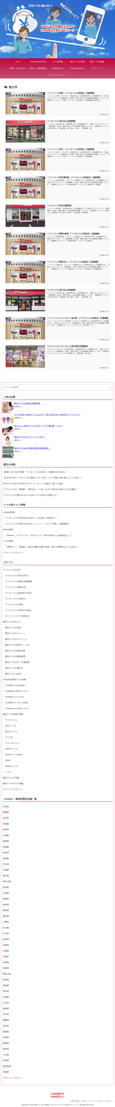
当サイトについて (88, 1101)
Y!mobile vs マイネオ (14, 697)
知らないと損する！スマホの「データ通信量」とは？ (38, 426)
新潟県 (6, 887)
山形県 (6, 835)
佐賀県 (6, 1037)
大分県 (6, 1055)
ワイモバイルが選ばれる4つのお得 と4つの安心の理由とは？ (30, 495)
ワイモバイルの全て (12, 570)
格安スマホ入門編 (11, 778)
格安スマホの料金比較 (15, 651)
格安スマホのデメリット (16, 639)
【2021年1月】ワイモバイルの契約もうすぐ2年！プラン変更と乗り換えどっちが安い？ (42, 478)
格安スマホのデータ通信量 (17, 662)
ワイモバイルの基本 (14, 604)
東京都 (6, 876)
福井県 (6, 939)
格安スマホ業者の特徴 (13, 714)
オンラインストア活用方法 (17, 616)
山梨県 (6, 893)
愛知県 (6, 916)
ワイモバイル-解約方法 (15, 587)
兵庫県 (6, 962)
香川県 (6, 1014)
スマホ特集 (8, 541)
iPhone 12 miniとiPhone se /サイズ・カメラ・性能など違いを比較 (33, 483)
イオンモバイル (12, 743)
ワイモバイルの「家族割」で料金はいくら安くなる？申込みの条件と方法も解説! (39, 489)
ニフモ (8, 772)
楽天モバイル (11, 731)
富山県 (6, 928)
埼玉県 (6, 864)
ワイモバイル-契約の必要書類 (18, 581)
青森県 (6, 812)
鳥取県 (6, 980)
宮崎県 (6, 1060)
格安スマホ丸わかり (12, 622)
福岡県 (6, 1032)
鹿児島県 (7, 1066)
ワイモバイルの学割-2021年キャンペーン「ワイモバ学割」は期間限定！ (38, 524)
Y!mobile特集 (9, 512)
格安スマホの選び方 (14, 668)
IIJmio (7, 760)
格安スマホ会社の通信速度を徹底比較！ (32, 448)
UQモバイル (10, 726)
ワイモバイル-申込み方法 (16, 575)
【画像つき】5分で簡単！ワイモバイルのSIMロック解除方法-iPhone (34, 472)
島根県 (6, 985)
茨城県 (6, 847)
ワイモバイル (11, 720)
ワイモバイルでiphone (15, 599)
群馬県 (6, 858)
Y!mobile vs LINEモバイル (17, 708)
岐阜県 (6, 905)
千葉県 (6, 870)
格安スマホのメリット (15, 633)
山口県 (6, 1003)
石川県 (6, 933)
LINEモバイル (11, 749)
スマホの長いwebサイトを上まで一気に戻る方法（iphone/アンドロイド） (47, 414)
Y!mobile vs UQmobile (15, 685)
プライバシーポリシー (13, 552)
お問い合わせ (75, 1101)
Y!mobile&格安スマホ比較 (14, 679)
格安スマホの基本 (13, 627)
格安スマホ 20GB (13, 674)
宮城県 (6, 824)
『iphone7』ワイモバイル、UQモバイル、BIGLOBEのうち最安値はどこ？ (39, 535)
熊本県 (6, 1049)
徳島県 (6, 1008)
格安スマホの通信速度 (15, 656)
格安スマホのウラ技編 (13, 783)
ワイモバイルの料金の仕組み (18, 610)
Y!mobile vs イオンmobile (16, 702)
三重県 (6, 922)
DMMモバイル (11, 766)
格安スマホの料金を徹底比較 (27, 403)
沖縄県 (6, 1072)
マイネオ (9, 737)
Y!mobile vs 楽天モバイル (16, 691)
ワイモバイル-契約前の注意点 (18, 593)
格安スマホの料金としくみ (17, 645)
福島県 (6, 841)
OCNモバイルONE (13, 755)
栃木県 (6, 852)
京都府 (6, 951)
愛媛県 (6, 1020)
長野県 (6, 899)
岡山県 (6, 991)
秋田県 (6, 829)
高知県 (6, 1026)
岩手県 (6, 818)
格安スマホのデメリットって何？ (30, 437)
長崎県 (6, 1043)
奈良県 (6, 968)
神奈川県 (7, 881)
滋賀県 (6, 945)
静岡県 (6, 910)
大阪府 (6, 956)
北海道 (6, 806)
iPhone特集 (8, 529)
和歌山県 (7, 974)
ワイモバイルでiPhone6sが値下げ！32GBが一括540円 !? (31, 518)
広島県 (6, 997)
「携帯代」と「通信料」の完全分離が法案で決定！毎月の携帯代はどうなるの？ (41, 547)
